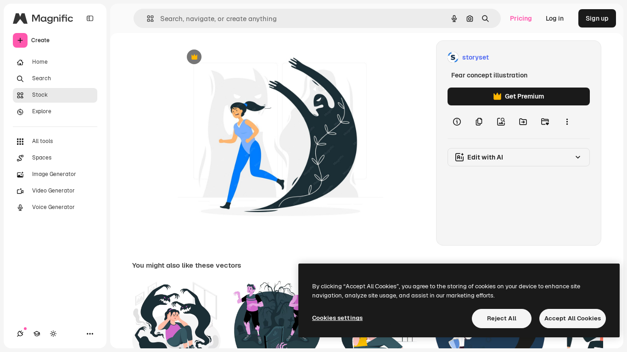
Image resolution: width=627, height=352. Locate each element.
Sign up (597, 18)
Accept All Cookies (572, 318)
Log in (555, 18)
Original (236, 57)
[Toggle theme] (53, 333)
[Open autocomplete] (146, 18)
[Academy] (36, 333)
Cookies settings (337, 318)
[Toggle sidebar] (90, 18)
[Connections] (20, 333)
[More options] (567, 122)
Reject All (501, 318)
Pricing (521, 18)
